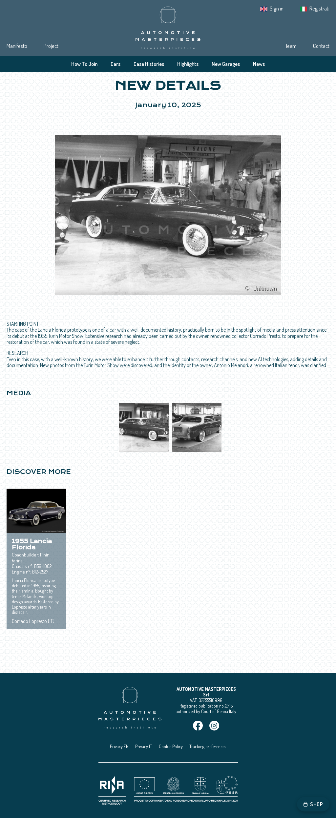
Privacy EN (119, 746)
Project (51, 45)
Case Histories (149, 64)
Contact (321, 45)
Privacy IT (143, 746)
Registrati (319, 8)
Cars (115, 64)
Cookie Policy (171, 746)
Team (291, 45)
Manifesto (17, 45)
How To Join (84, 64)
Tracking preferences (207, 746)
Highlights (188, 64)
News (259, 64)
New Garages (226, 64)
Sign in (277, 8)
